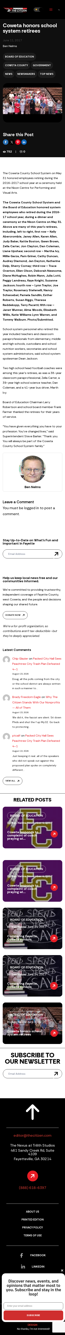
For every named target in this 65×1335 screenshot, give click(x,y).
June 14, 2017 (36, 927)
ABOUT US (32, 1211)
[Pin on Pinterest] (18, 142)
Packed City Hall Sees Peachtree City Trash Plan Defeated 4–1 (36, 664)
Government (42, 65)
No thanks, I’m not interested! (33, 1328)
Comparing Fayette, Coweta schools (22, 938)
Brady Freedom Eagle (26, 697)
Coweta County (16, 65)
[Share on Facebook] (6, 142)
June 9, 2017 (36, 1022)
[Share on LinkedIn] (24, 142)
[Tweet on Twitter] (12, 142)
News (8, 74)
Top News (46, 74)
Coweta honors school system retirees (24, 1033)
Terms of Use (32, 1235)
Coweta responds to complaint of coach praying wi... (22, 835)
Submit (56, 553)
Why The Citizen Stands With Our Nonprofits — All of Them (36, 702)
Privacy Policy (32, 1227)
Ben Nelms (10, 46)
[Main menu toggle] (51, 10)
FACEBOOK (38, 1255)
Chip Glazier (20, 658)
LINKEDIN (38, 1266)
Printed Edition (32, 1219)
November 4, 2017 (40, 823)
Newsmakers (26, 74)
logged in (31, 508)
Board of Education (19, 56)
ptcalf (16, 735)
